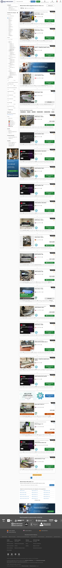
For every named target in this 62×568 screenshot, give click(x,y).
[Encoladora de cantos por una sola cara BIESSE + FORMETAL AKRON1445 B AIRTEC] (27, 363)
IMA (10, 28)
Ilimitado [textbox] (10, 118)
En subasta (50, 414)
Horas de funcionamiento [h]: (12, 87)
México (10, 114)
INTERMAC (11, 35)
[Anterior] (20, 17)
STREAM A (12, 53)
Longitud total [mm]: (10, 91)
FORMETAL (11, 26)
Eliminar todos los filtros (30, 8)
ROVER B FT (12, 48)
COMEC (10, 31)
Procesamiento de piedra (13, 10)
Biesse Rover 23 (35, 496)
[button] (60, 1)
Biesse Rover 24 (35, 498)
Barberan (11, 30)
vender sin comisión (12, 170)
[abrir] (37, 26)
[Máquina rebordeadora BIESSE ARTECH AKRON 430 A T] (27, 345)
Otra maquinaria (12, 8)
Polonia (12, 125)
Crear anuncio (50, 70)
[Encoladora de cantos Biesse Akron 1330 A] (27, 241)
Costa (10, 25)
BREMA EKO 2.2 (13, 72)
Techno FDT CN (13, 57)
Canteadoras (23, 111)
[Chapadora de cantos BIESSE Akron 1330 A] (27, 223)
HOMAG (10, 20)
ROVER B (12, 45)
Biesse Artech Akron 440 (24, 498)
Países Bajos (12, 122)
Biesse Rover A (46, 498)
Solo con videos (12, 143)
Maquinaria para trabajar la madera (13, 7)
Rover (10, 42)
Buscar (33, 1)
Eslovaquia (12, 124)
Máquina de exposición (12, 131)
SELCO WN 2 (12, 67)
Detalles (50, 102)
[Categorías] (14, 1)
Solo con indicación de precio (13, 82)
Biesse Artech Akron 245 (24, 496)
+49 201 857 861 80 (12, 532)
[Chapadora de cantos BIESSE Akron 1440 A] (27, 120)
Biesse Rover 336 (47, 490)
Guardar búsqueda (37, 474)
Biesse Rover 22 (35, 494)
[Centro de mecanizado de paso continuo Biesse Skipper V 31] (27, 426)
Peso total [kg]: (9, 102)
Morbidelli (11, 29)
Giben (10, 34)
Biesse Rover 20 (35, 492)
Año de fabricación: (10, 83)
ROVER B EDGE (12, 47)
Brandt (28, 111)
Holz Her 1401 (40, 111)
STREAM (10, 50)
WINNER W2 (12, 64)
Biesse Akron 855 (23, 494)
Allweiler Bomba (4, 536)
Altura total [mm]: (10, 98)
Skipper (10, 58)
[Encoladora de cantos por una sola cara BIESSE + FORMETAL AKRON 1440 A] (27, 51)
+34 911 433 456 (12, 530)
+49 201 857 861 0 (44, 530)
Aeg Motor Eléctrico (57, 536)
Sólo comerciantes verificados (11, 145)
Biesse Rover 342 (47, 492)
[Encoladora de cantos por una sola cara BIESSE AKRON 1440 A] (27, 172)
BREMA (10, 71)
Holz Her (33, 111)
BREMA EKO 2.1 (13, 73)
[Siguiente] (33, 17)
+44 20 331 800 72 (28, 530)
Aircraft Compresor (41, 536)
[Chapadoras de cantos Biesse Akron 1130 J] (27, 292)
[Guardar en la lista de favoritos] (53, 13)
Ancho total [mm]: (10, 95)
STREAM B (12, 52)
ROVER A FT (12, 46)
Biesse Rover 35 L (47, 496)
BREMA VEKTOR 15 (13, 74)
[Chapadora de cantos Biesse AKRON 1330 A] (27, 79)
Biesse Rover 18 (35, 490)
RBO (10, 19)
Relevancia (50, 5)
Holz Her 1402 (47, 111)
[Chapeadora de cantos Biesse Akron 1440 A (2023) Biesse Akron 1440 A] (27, 17)
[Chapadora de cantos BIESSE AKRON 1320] (27, 258)
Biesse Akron (22, 490)
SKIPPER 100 (12, 59)
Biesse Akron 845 (23, 492)
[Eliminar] (30, 1)
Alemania (12, 121)
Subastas (11, 138)
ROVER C (12, 43)
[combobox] (13, 118)
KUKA (10, 21)
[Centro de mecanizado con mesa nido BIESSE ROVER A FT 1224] (27, 462)
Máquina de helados (12, 536)
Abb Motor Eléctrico (49, 536)
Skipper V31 (12, 62)
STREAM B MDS (13, 54)
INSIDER (10, 76)
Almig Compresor (33, 536)
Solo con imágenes (12, 142)
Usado (10, 132)
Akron (10, 41)
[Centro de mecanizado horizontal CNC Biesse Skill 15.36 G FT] (27, 408)
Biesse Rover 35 (46, 494)
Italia (11, 120)
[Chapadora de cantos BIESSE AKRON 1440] (27, 275)
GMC (10, 33)
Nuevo (9, 130)
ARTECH (10, 24)
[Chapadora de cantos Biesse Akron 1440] (27, 96)
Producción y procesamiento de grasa (23, 536)
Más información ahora (49, 396)
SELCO (10, 66)
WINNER (11, 63)
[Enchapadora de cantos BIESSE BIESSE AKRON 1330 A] (27, 311)
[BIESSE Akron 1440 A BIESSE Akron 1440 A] (27, 34)
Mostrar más (37, 500)
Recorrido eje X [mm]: (10, 106)
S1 (10, 69)
